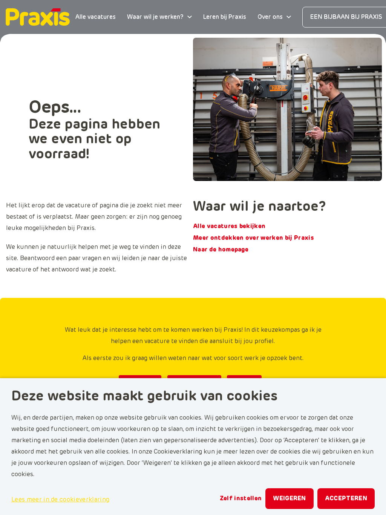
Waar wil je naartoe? (259, 207)
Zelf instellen (241, 498)
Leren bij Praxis (224, 17)
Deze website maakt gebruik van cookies (144, 396)
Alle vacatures (95, 17)
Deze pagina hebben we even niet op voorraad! (94, 139)
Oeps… (55, 107)
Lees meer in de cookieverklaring (60, 500)
